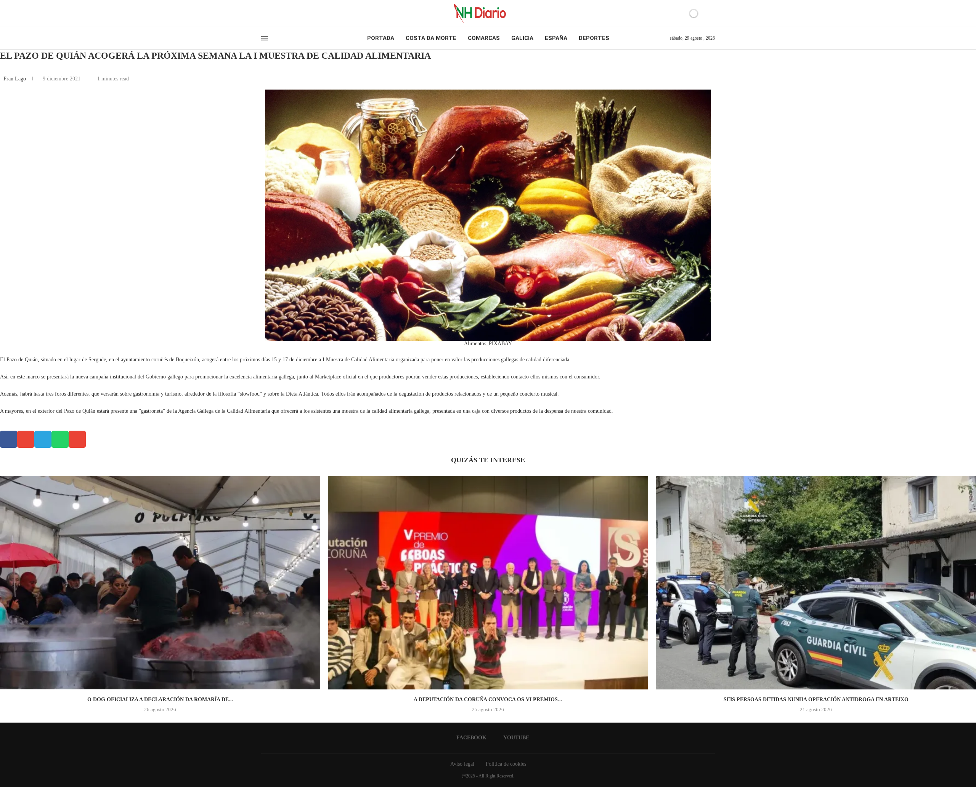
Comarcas (484, 38)
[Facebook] (263, 13)
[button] (8, 439)
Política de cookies (506, 764)
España (556, 38)
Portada (380, 38)
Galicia (522, 38)
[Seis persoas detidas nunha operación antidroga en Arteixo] (816, 582)
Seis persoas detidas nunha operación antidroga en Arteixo (816, 699)
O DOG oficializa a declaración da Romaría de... (160, 699)
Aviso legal (462, 764)
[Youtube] (270, 13)
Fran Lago (15, 79)
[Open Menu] (264, 38)
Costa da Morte (431, 38)
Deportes (594, 38)
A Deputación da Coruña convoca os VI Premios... (488, 699)
